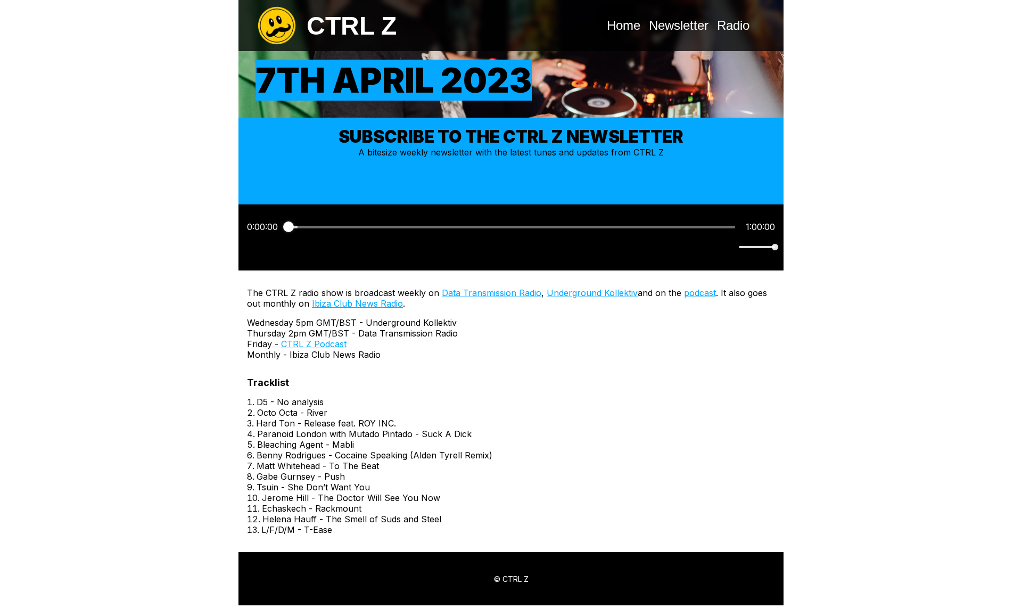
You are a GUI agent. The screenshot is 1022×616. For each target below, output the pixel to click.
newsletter (452, 152)
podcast (700, 293)
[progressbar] (512, 226)
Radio (733, 25)
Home (623, 25)
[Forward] (534, 247)
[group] (511, 237)
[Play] (511, 247)
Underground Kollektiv (592, 293)
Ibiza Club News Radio (357, 303)
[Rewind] (488, 247)
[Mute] (729, 247)
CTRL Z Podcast (314, 344)
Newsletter (678, 25)
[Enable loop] (254, 247)
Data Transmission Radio (491, 293)
